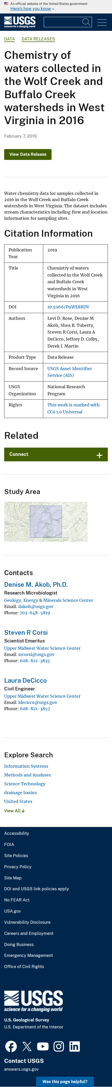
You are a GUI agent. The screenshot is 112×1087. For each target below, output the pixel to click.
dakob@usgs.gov (35, 606)
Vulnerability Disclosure (27, 922)
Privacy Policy (18, 867)
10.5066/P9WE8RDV (68, 307)
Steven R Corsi (26, 632)
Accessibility (16, 833)
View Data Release (27, 154)
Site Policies (16, 855)
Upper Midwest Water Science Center (42, 648)
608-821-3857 (35, 708)
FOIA (9, 844)
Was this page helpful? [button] (65, 1081)
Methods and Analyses (27, 775)
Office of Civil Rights (24, 966)
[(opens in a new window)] (11, 1046)
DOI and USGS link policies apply (36, 889)
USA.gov (12, 911)
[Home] (19, 26)
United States (18, 801)
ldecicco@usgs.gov (37, 702)
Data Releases (38, 39)
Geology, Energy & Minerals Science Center (48, 600)
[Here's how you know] (56, 6)
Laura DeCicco (25, 680)
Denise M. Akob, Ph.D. (36, 584)
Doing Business (19, 944)
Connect (18, 454)
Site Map (13, 878)
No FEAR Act (16, 900)
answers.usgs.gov (21, 1069)
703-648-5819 (35, 612)
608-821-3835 (35, 660)
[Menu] (102, 23)
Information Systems (26, 766)
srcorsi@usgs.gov (36, 654)
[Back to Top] (93, 1068)
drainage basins (20, 792)
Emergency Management (28, 955)
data (9, 39)
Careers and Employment (28, 933)
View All (13, 810)
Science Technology (24, 783)
